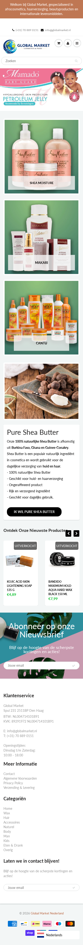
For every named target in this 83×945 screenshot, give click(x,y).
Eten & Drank (13, 845)
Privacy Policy (13, 783)
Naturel (8, 827)
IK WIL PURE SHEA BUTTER (34, 512)
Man (6, 836)
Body (7, 831)
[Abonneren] (73, 666)
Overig (8, 850)
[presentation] (68, 533)
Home (7, 808)
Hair (6, 818)
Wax (6, 813)
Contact (9, 774)
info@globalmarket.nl (58, 30)
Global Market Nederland (47, 913)
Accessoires (11, 822)
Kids (6, 841)
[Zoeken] (76, 61)
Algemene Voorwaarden (20, 778)
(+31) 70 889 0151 (27, 30)
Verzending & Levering (19, 787)
